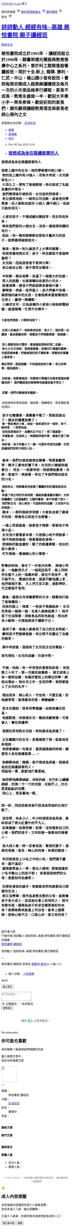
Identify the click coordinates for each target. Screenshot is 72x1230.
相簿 (11, 130)
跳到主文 (7, 44)
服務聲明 (37, 1181)
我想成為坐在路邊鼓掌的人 (33, 153)
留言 (43, 964)
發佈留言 (7, 1008)
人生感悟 (28, 973)
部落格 (12, 134)
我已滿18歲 (8, 1223)
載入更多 (7, 986)
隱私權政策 (62, 1177)
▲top (4, 979)
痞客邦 (35, 964)
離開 (20, 1223)
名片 (11, 138)
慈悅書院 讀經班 (11, 944)
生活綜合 (30, 123)
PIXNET (16, 1177)
